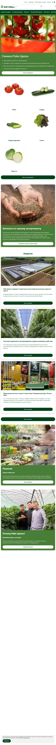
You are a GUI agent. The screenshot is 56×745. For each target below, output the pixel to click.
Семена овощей (5, 12)
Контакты (47, 12)
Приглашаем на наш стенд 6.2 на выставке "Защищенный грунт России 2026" (27, 394)
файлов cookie (26, 737)
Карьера (31, 2)
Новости (26, 12)
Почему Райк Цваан (36, 12)
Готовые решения (17, 12)
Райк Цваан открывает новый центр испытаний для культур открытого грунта (27, 290)
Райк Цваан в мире (40, 2)
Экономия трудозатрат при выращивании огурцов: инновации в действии (28, 341)
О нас (25, 2)
